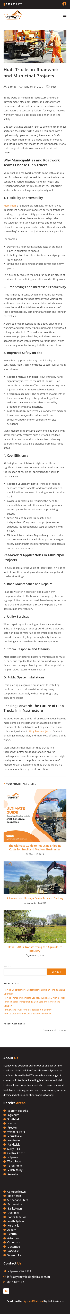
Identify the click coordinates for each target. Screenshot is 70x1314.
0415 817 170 (13, 4)
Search (7, 966)
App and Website (33, 1301)
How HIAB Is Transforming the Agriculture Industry (35, 949)
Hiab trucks (10, 205)
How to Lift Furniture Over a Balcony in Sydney (27, 1013)
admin (12, 86)
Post (53, 86)
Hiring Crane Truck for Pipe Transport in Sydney (27, 1009)
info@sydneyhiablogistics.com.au (28, 1277)
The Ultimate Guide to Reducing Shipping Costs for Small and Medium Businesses (35, 847)
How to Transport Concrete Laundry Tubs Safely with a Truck (34, 997)
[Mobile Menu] (64, 15)
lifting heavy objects (39, 731)
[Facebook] (6, 1291)
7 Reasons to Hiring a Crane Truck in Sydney (35, 898)
